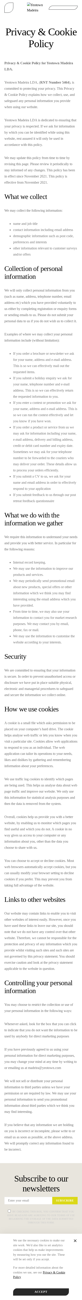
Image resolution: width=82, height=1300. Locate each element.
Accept (41, 1291)
